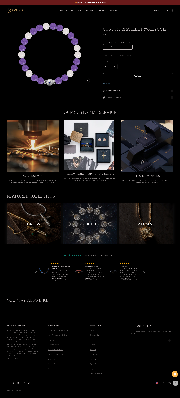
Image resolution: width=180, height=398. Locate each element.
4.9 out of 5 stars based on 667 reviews (100, 255)
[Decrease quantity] (106, 66)
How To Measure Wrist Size (57, 335)
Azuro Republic (108, 24)
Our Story (93, 330)
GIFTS (62, 10)
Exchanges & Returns (55, 354)
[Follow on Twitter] (13, 383)
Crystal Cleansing (54, 364)
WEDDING (89, 10)
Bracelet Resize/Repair (55, 350)
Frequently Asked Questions (58, 330)
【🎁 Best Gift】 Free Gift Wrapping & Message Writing (90, 2)
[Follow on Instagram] (18, 383)
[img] (61, 263)
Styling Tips (94, 364)
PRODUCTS (75, 10)
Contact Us (52, 369)
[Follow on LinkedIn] (29, 383)
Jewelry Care (52, 359)
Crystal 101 (94, 354)
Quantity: (106, 62)
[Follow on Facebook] (8, 383)
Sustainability (94, 335)
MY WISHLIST (115, 10)
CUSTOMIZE (101, 10)
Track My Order (53, 345)
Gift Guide (93, 359)
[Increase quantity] (114, 66)
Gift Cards (93, 350)
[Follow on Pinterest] (24, 383)
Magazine (93, 369)
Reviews (93, 345)
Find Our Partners (96, 374)
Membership (94, 340)
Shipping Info (52, 340)
